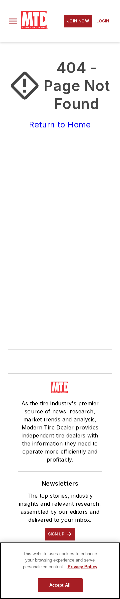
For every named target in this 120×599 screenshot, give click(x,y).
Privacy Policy (82, 566)
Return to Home (60, 124)
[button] (13, 21)
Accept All (60, 585)
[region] (60, 570)
